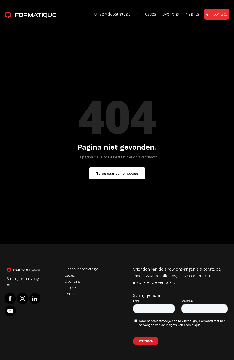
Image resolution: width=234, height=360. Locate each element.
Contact (220, 14)
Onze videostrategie (112, 14)
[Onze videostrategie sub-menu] (137, 15)
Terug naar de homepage (117, 173)
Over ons (170, 14)
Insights (192, 14)
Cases (150, 14)
